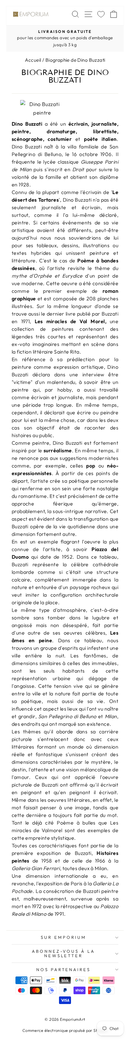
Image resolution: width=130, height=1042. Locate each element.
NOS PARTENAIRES (63, 969)
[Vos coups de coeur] (101, 14)
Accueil (33, 60)
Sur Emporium (63, 937)
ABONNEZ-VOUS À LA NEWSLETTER (63, 953)
